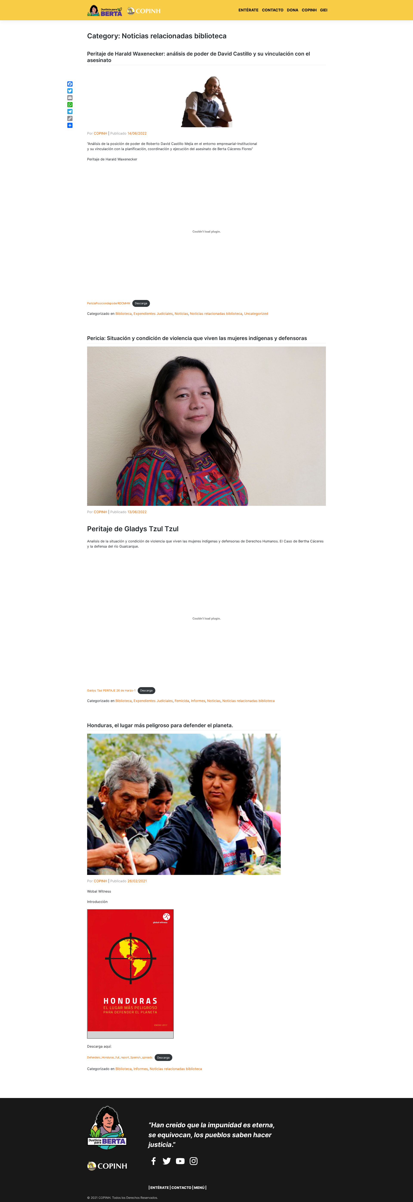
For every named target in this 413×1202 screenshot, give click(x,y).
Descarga (141, 303)
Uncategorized (256, 313)
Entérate (159, 1187)
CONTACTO (273, 10)
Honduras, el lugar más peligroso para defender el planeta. (160, 725)
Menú (199, 1187)
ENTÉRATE (249, 10)
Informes (198, 701)
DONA (292, 10)
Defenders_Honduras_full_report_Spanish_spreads (120, 1057)
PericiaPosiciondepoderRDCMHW (108, 303)
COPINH (309, 10)
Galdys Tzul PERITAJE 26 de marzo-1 (111, 690)
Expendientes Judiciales (153, 313)
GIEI (323, 10)
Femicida (182, 701)
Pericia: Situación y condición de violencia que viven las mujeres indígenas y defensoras (197, 338)
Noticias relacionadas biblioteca (216, 313)
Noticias (181, 313)
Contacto (181, 1187)
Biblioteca (124, 313)
